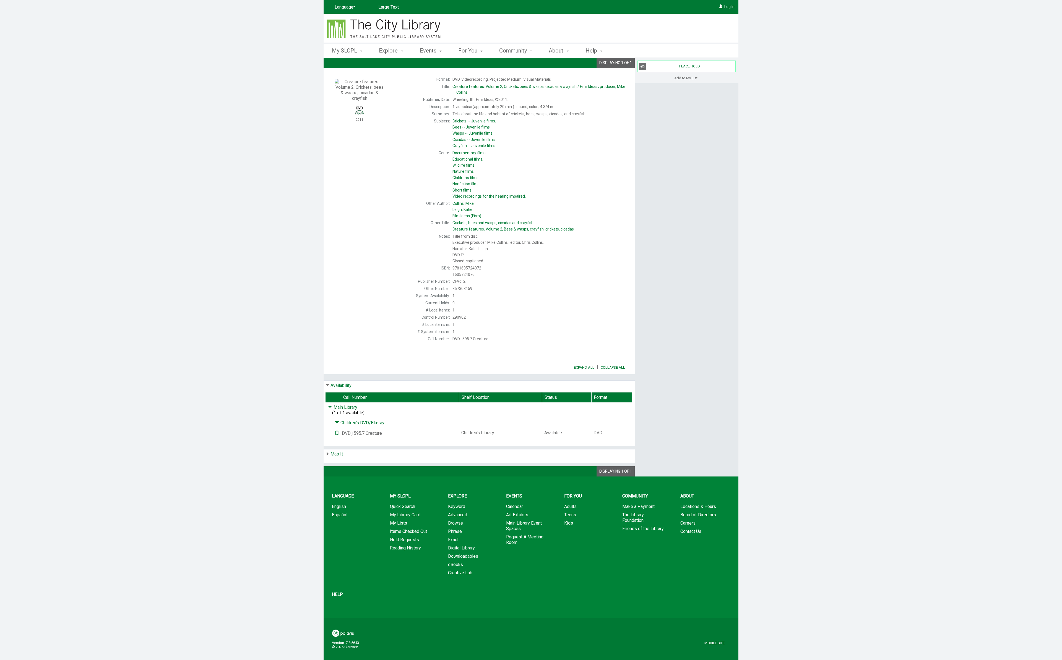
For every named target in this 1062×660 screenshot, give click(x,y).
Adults (570, 506)
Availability (341, 385)
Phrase (455, 531)
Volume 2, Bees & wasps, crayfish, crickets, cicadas (513, 229)
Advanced (457, 514)
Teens (570, 514)
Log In (729, 6)
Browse (455, 523)
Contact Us (690, 531)
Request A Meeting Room (524, 539)
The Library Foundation (633, 517)
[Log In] (721, 6)
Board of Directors (698, 514)
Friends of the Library (643, 528)
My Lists (398, 523)
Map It (336, 454)
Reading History (405, 548)
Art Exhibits (517, 514)
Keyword (456, 506)
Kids (568, 523)
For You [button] (468, 50)
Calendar (514, 506)
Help (337, 594)
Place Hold (689, 66)
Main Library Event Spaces (524, 525)
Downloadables (463, 556)
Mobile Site (714, 643)
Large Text (388, 7)
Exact (453, 539)
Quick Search (402, 506)
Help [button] (591, 50)
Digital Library (461, 548)
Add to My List (685, 78)
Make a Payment (638, 506)
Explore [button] (389, 50)
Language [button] (343, 496)
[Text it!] (337, 433)
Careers (688, 523)
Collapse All (613, 367)
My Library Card (405, 514)
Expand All (584, 367)
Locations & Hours (698, 506)
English (339, 506)
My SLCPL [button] (345, 50)
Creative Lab (460, 572)
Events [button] (429, 50)
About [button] (557, 50)
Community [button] (513, 50)
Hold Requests (404, 539)
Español (339, 514)
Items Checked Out (408, 531)
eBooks (455, 564)
